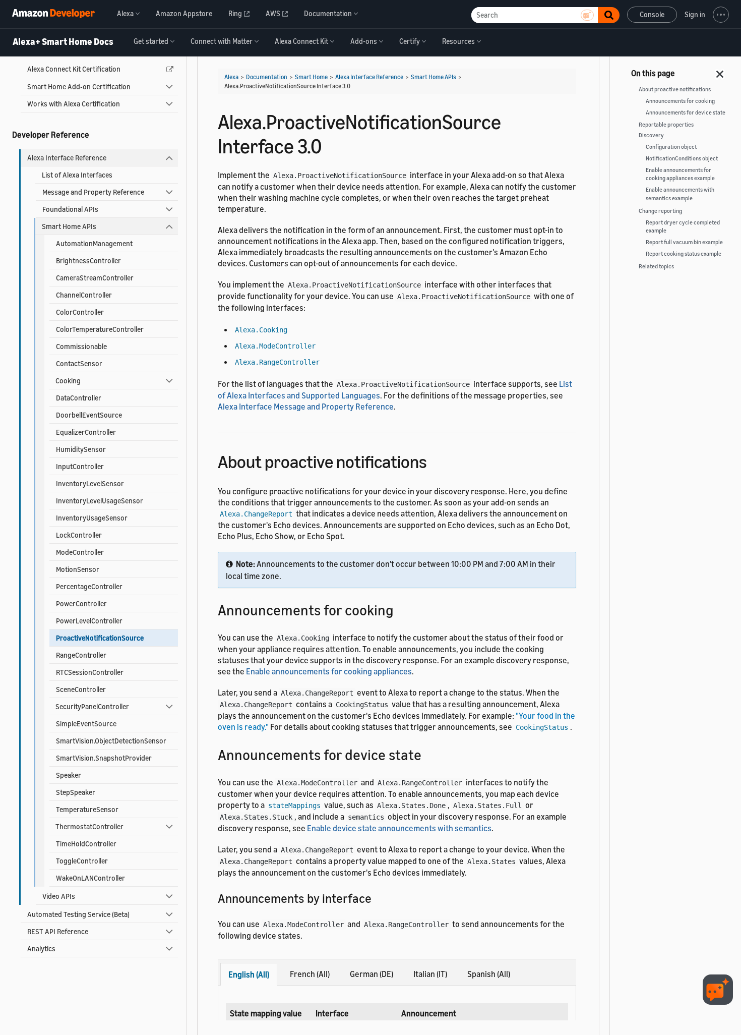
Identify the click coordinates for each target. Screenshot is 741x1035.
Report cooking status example (683, 253)
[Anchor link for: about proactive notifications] (436, 460)
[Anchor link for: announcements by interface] (378, 897)
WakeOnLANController (90, 878)
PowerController (81, 603)
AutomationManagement (94, 243)
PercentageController (89, 586)
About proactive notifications (675, 89)
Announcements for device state (685, 112)
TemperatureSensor (87, 809)
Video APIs (58, 896)
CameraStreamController (95, 277)
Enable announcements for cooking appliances (329, 671)
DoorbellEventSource (89, 415)
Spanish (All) (488, 974)
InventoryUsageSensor (92, 517)
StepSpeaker (75, 792)
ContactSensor (79, 363)
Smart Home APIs (69, 226)
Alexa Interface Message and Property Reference (306, 406)
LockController (79, 535)
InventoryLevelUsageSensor (99, 500)
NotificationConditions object (682, 158)
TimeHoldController (86, 843)
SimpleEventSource (86, 723)
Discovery (651, 135)
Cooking (68, 380)
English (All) (248, 974)
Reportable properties (666, 124)
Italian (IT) (430, 974)
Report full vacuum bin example (684, 242)
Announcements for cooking (680, 100)
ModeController (80, 552)
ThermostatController (89, 826)
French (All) (310, 974)
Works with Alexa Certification (73, 103)
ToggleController (82, 860)
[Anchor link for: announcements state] (428, 754)
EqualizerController (86, 432)
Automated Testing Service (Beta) (78, 914)
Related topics (656, 266)
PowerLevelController (89, 620)
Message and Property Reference (93, 192)
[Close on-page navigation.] (720, 71)
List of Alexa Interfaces (77, 174)
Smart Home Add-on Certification (79, 86)
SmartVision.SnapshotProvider (104, 758)
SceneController (81, 689)
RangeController (81, 655)
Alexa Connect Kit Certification (73, 69)
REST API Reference (57, 931)
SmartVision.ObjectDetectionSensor (111, 740)
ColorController (80, 312)
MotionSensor (77, 569)
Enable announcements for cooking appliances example (680, 174)
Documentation (266, 77)
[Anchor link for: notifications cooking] (401, 609)
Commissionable (81, 346)
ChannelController (84, 295)
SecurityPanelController (92, 706)
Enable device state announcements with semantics (399, 828)
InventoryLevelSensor (90, 483)
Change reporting (660, 210)
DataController (78, 397)
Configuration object (671, 146)
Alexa (231, 77)
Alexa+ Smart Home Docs (63, 42)
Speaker (68, 775)
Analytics (41, 948)
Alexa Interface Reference (66, 157)
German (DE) (371, 974)
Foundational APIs (70, 209)
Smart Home (311, 77)
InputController (80, 466)
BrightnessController (88, 260)
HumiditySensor (81, 449)
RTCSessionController (90, 672)
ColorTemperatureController (100, 329)
